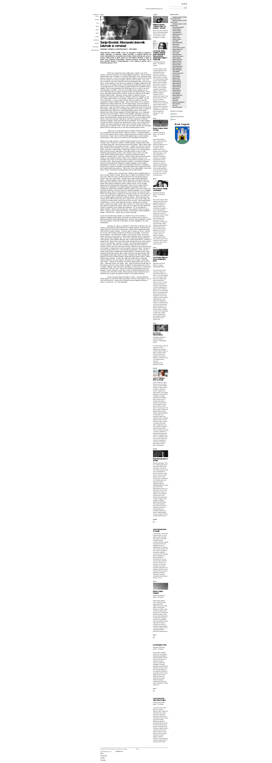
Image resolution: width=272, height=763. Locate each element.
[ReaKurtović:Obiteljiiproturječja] (160, 189)
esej (97, 23)
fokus (97, 33)
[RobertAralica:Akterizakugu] (160, 129)
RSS (101, 753)
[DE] (182, 4)
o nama (97, 36)
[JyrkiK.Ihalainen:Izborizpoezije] (159, 379)
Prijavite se (119, 751)
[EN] (184, 4)
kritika (97, 29)
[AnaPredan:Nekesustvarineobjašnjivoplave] (160, 259)
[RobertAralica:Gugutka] (158, 592)
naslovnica (96, 14)
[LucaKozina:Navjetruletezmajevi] (159, 699)
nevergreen (96, 46)
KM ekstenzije (95, 50)
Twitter (102, 758)
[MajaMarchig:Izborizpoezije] (160, 459)
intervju (97, 43)
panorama (96, 40)
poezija (97, 19)
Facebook (103, 756)
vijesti (97, 26)
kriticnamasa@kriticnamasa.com (154, 8)
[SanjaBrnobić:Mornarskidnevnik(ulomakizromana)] (123, 43)
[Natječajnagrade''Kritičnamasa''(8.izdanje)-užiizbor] (159, 26)
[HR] (186, 4)
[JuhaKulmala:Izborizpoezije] (160, 530)
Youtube (103, 760)
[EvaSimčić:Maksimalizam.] (158, 334)
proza (97, 16)
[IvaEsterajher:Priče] (160, 645)
